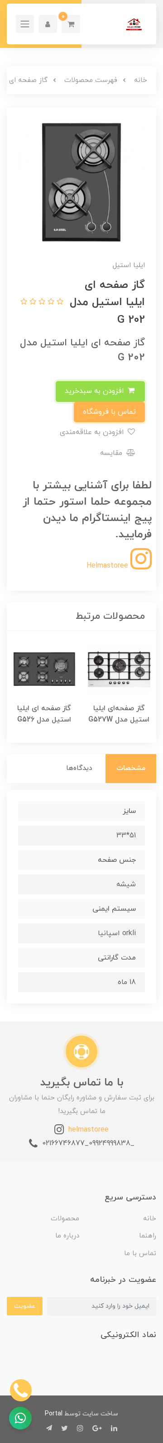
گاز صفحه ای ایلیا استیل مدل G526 (44, 714)
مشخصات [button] (130, 768)
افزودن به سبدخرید (95, 391)
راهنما (147, 1236)
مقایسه (112, 453)
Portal (53, 1414)
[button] (71, 24)
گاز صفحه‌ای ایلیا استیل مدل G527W (118, 714)
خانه (149, 1218)
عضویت (24, 1306)
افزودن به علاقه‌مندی (93, 432)
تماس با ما (140, 1253)
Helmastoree (108, 566)
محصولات (65, 1218)
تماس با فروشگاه (109, 412)
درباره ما (67, 1236)
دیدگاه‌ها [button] (79, 768)
